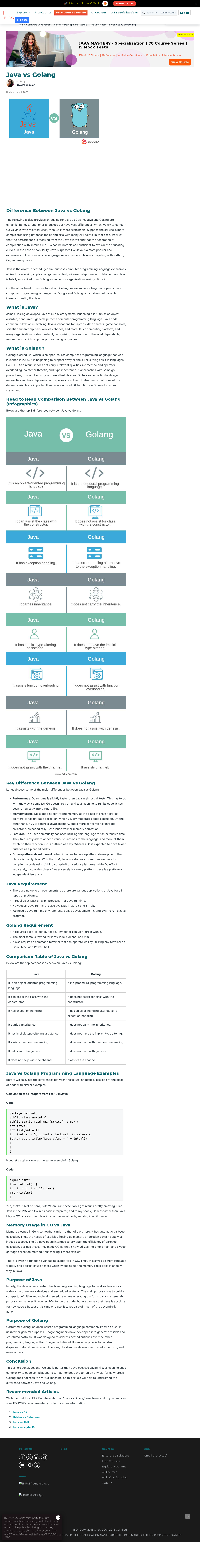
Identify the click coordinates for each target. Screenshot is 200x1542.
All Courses (99, 12)
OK (58, 1517)
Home (22, 24)
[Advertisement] (163, 118)
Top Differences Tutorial (102, 24)
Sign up (107, 1482)
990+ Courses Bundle (71, 12)
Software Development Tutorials (70, 24)
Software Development (39, 24)
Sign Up (22, 19)
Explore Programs (114, 1466)
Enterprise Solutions (116, 1455)
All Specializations (124, 12)
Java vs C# (20, 1412)
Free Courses (43, 12)
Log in (184, 12)
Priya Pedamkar (25, 84)
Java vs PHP (20, 1422)
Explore (22, 12)
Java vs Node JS (23, 1427)
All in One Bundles (114, 1477)
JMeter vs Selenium (26, 1417)
